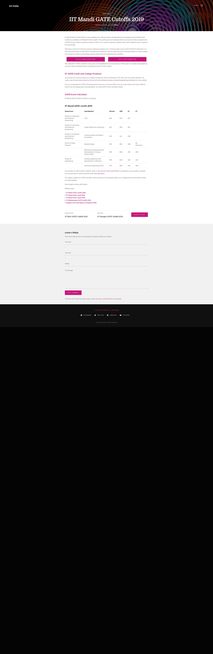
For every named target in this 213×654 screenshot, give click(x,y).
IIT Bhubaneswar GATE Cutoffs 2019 (78, 200)
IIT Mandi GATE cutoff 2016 (75, 195)
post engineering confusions (125, 80)
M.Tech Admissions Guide (86, 59)
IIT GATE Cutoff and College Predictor (83, 74)
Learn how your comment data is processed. (106, 299)
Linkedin (113, 315)
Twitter (100, 315)
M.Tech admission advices (104, 80)
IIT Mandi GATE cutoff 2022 (75, 198)
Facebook (87, 315)
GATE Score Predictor (127, 59)
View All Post (139, 214)
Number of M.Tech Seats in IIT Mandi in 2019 (81, 203)
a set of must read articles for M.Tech (82, 80)
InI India (14, 6)
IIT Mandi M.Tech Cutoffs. (89, 40)
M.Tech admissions (98, 173)
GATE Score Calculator (76, 94)
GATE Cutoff (106, 14)
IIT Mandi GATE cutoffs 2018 (75, 193)
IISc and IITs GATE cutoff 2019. (107, 171)
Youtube (126, 315)
